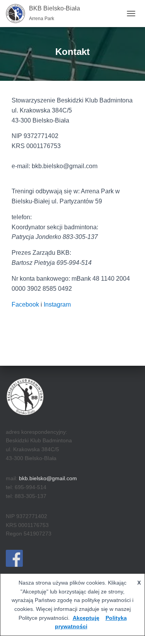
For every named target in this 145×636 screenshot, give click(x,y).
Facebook (25, 304)
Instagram (57, 304)
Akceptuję (86, 618)
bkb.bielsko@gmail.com (48, 478)
